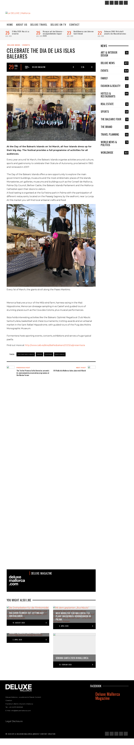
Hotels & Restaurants (114, 95)
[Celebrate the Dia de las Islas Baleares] (51, 108)
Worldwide (114, 152)
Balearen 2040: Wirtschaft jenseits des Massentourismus (115, 32)
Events (26, 45)
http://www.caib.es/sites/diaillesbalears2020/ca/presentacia (55, 345)
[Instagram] (112, 3)
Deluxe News (13, 45)
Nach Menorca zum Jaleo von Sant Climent (83, 32)
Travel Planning (114, 134)
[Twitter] (121, 3)
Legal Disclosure (14, 721)
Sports (114, 111)
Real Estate (114, 103)
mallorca (60, 354)
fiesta (39, 354)
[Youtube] (126, 3)
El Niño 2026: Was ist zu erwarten (20, 32)
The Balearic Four (114, 119)
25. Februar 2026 (65, 665)
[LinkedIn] (116, 3)
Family (114, 78)
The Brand (114, 126)
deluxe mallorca (26, 354)
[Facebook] (107, 3)
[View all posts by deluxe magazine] (27, 67)
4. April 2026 (64, 626)
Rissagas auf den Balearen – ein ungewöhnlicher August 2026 (53, 33)
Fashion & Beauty (114, 85)
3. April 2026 (17, 640)
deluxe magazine (38, 67)
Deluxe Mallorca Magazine (107, 696)
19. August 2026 (19, 623)
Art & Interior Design (114, 54)
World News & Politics (114, 143)
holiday (48, 354)
